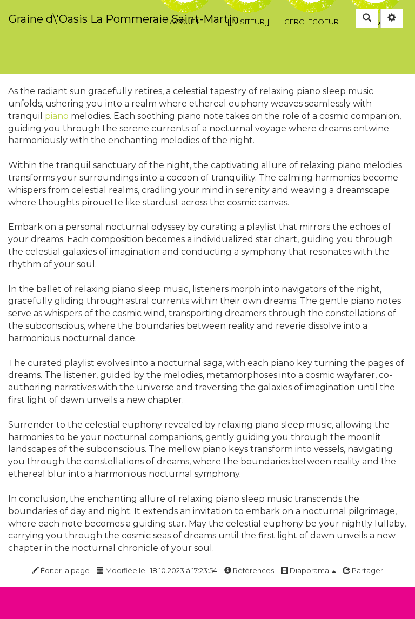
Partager (366, 570)
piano (57, 116)
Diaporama (309, 570)
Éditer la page (64, 570)
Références (252, 570)
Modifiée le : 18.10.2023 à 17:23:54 (160, 570)
